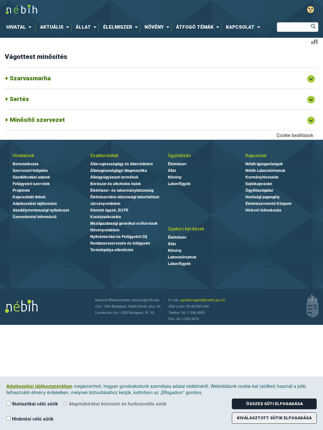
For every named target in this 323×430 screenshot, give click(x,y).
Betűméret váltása (314, 42)
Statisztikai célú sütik (34, 403)
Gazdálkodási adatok (31, 177)
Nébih (96, 10)
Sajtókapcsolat (258, 183)
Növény (175, 177)
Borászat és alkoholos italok (115, 183)
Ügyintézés (179, 155)
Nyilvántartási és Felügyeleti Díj (118, 236)
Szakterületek (104, 155)
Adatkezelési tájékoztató (35, 203)
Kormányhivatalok (262, 177)
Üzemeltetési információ (34, 216)
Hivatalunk (23, 155)
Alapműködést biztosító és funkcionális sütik (117, 403)
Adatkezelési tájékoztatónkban (39, 386)
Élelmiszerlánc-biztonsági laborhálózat (124, 197)
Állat (172, 170)
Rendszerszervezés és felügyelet (120, 243)
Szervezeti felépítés (30, 170)
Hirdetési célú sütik (32, 419)
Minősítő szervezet (37, 119)
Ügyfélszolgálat (259, 190)
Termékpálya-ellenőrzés (111, 249)
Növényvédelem (105, 230)
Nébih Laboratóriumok (265, 170)
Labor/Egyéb (179, 183)
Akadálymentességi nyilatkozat (41, 210)
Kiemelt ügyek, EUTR (109, 210)
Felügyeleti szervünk (31, 183)
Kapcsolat (255, 155)
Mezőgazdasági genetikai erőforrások (124, 223)
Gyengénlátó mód (310, 9)
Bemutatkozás (26, 164)
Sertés (19, 99)
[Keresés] (313, 27)
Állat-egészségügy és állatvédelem (121, 164)
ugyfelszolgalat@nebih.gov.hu (202, 299)
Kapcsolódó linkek (29, 197)
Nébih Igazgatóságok (264, 164)
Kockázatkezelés (105, 216)
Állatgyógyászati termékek (114, 177)
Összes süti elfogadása (274, 403)
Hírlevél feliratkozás (263, 210)
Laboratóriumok (182, 257)
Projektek (21, 190)
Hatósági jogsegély (262, 197)
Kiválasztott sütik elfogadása (274, 418)
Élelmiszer (177, 164)
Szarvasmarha (30, 78)
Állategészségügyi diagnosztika (118, 170)
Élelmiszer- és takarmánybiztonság (122, 190)
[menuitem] (20, 27)
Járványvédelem (105, 203)
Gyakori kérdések (186, 228)
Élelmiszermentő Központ (268, 203)
